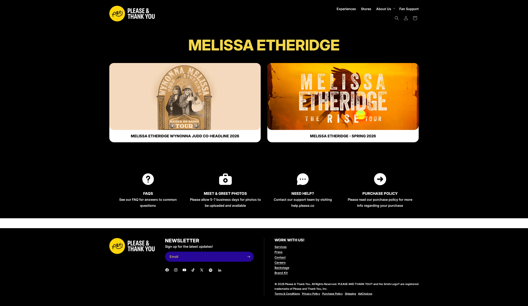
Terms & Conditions (287, 293)
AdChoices (365, 293)
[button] (385, 9)
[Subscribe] (248, 257)
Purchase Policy (332, 293)
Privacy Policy (311, 293)
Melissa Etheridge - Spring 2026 (343, 136)
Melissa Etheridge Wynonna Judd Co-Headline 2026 (185, 136)
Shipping (350, 293)
